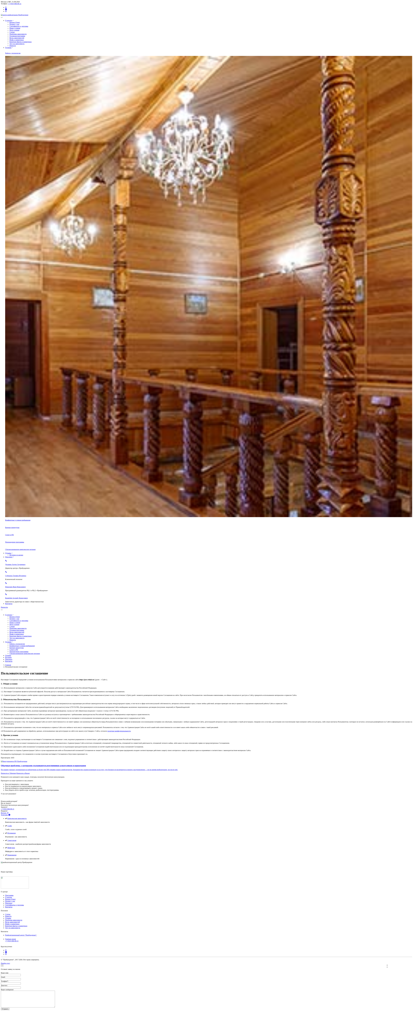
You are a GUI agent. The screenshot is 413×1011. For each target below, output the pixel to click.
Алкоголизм (11, 840)
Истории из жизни (16, 555)
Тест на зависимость (16, 44)
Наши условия (14, 28)
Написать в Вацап (23, 773)
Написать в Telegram (8, 773)
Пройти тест (5, 963)
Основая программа (16, 630)
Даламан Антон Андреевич (15, 564)
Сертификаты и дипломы (18, 26)
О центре (8, 20)
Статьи (12, 32)
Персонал (9, 557)
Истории (8, 657)
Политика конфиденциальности (400, 965)
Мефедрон (11, 848)
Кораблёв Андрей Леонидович (16, 598)
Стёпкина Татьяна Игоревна (15, 576)
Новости (12, 46)
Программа (9, 895)
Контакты (8, 604)
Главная (8, 665)
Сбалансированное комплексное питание (24, 653)
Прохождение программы (18, 651)
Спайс (9, 826)
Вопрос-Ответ (14, 22)
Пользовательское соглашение (400, 967)
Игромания (11, 833)
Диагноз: (4, 985)
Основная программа (17, 36)
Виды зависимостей (16, 38)
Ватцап (4, 813)
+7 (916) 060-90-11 (14, 4)
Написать (4, 607)
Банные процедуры (16, 648)
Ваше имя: (4, 973)
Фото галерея (14, 30)
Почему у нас (14, 24)
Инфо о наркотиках (16, 40)
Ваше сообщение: (7, 990)
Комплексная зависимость (17, 818)
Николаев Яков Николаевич (15, 587)
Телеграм (4, 815)
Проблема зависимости (18, 34)
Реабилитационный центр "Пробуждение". (21, 935)
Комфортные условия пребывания (22, 646)
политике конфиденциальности (119, 731)
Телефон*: (4, 981)
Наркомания (11, 855)
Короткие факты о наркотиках (20, 42)
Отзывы (8, 553)
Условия (8, 47)
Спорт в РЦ (13, 650)
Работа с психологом (17, 644)
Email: (3, 977)
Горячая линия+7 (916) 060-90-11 (11, 940)
